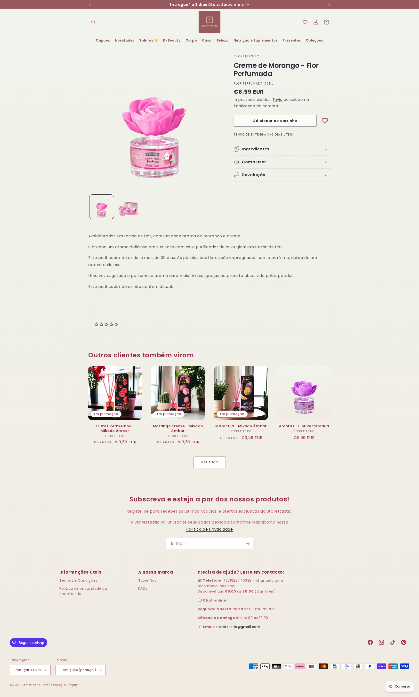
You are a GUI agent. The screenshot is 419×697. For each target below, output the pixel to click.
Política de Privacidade (209, 529)
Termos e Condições (78, 580)
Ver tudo (209, 462)
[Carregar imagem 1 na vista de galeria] (101, 207)
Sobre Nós (147, 580)
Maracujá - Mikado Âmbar (240, 426)
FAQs (142, 588)
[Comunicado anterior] (90, 4)
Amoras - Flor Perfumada (304, 426)
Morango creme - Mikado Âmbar (178, 428)
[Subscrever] (247, 543)
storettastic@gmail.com (238, 626)
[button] (93, 22)
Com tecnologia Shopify (59, 685)
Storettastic (32, 685)
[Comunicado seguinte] (329, 4)
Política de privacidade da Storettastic (83, 591)
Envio (278, 99)
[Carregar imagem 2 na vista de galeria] (128, 207)
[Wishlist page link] (305, 22)
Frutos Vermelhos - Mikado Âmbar (115, 428)
